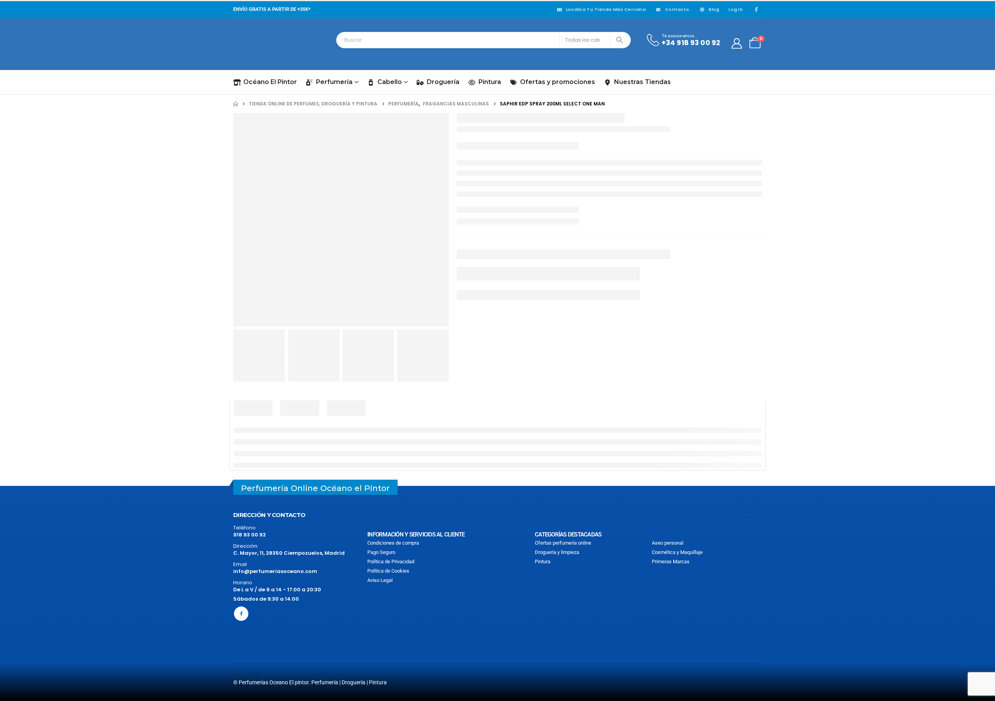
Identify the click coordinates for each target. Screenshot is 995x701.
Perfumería (334, 82)
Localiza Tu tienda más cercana (606, 9)
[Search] (619, 40)
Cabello (389, 82)
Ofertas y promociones (557, 82)
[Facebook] (756, 9)
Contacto (677, 9)
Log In (735, 9)
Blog (714, 9)
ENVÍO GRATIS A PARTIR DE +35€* (272, 9)
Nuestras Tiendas (642, 82)
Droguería (443, 82)
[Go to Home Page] (235, 104)
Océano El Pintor (270, 82)
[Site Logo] (268, 43)
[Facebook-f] (241, 613)
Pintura (489, 82)
